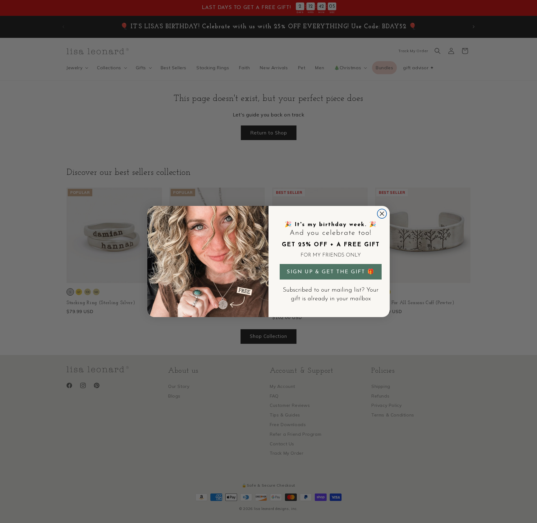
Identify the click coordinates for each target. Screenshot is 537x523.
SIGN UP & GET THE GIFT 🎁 (330, 272)
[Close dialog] (382, 213)
